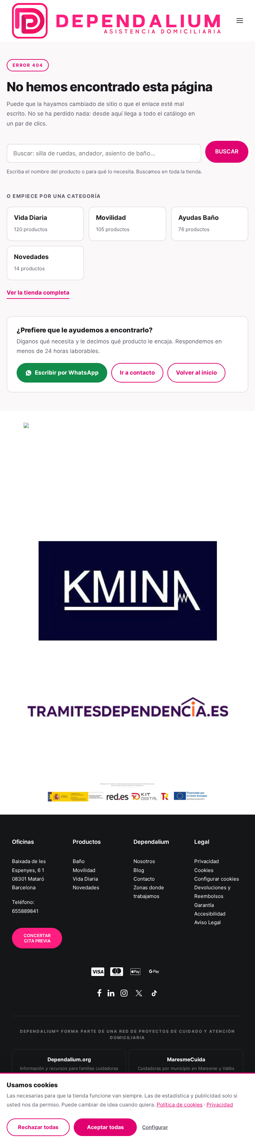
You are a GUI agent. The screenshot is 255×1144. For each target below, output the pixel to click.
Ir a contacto (137, 372)
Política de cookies (180, 1104)
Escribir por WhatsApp (67, 372)
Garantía (204, 905)
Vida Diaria (85, 879)
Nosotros (144, 861)
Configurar (155, 1127)
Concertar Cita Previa (37, 938)
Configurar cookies (216, 879)
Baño (79, 861)
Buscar (226, 151)
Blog (138, 870)
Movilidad (84, 870)
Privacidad (206, 861)
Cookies (203, 870)
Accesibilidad (209, 914)
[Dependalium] (116, 21)
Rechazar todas (38, 1127)
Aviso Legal (207, 922)
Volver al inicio (196, 372)
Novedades (86, 887)
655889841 (25, 911)
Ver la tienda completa (38, 292)
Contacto (144, 879)
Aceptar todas (105, 1127)
